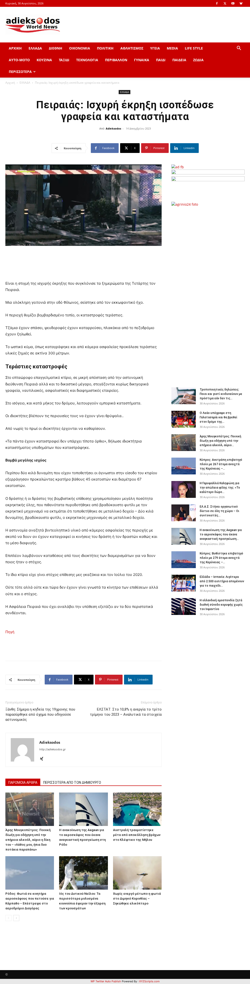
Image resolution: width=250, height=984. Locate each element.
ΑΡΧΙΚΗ (15, 48)
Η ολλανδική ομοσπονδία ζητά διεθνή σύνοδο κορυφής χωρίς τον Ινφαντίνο (221, 605)
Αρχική (10, 82)
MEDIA (172, 48)
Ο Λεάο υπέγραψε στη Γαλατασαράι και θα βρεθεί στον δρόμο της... (218, 417)
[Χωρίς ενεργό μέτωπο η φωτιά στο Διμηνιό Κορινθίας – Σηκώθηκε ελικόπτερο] (137, 873)
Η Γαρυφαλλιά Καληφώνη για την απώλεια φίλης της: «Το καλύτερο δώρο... (220, 488)
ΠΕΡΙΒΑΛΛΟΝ (116, 60)
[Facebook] (216, 3)
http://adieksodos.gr (52, 749)
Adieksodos (113, 128)
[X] (225, 3)
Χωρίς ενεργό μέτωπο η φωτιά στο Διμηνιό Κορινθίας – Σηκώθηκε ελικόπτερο (137, 898)
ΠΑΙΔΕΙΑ (179, 60)
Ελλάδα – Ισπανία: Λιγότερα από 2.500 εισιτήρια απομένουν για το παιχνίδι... (222, 581)
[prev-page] (8, 918)
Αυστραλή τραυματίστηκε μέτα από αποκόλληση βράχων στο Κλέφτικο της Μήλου (136, 835)
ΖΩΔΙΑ (198, 60)
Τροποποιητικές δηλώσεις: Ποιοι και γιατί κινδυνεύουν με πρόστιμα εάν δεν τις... (221, 394)
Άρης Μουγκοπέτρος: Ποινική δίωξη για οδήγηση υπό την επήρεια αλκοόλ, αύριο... (220, 441)
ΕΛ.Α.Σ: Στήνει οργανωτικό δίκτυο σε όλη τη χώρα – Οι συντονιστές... (219, 511)
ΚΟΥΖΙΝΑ (44, 60)
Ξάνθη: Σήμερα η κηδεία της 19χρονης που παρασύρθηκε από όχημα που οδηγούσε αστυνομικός (40, 714)
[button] (239, 48)
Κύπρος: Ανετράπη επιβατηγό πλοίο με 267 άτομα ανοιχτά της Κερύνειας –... (221, 464)
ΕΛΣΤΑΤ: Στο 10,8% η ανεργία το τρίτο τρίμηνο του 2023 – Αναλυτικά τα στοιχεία (126, 712)
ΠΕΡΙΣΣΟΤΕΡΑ (20, 71)
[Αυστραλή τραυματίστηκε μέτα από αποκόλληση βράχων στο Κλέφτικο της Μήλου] (137, 809)
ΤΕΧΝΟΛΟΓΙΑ (87, 60)
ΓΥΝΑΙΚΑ (141, 60)
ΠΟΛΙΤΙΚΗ (105, 48)
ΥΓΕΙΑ (155, 48)
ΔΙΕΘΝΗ (55, 48)
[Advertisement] (210, 294)
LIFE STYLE (194, 48)
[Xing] (43, 759)
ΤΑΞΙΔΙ (64, 60)
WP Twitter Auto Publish (106, 981)
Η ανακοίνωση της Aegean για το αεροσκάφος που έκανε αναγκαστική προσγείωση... (221, 534)
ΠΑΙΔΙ (161, 60)
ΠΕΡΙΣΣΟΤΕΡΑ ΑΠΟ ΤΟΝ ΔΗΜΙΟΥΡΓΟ (72, 782)
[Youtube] (233, 3)
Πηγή (9, 632)
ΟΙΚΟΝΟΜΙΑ (79, 48)
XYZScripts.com (149, 981)
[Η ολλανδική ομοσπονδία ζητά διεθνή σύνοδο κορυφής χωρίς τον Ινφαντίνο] (183, 606)
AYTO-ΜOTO (19, 60)
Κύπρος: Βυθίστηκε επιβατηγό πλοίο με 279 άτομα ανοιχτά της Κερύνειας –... (221, 558)
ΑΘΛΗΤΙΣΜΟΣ (131, 48)
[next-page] (16, 918)
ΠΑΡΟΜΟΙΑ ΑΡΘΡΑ (22, 782)
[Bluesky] (241, 3)
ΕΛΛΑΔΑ (35, 48)
